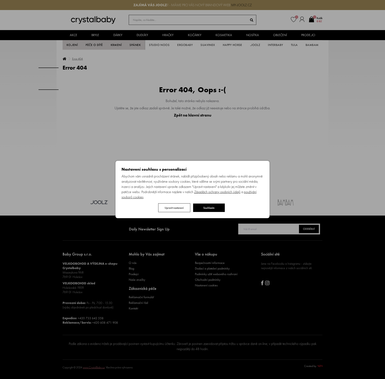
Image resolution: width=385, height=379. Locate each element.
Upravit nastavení (174, 208)
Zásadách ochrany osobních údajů (217, 192)
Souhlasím (209, 208)
